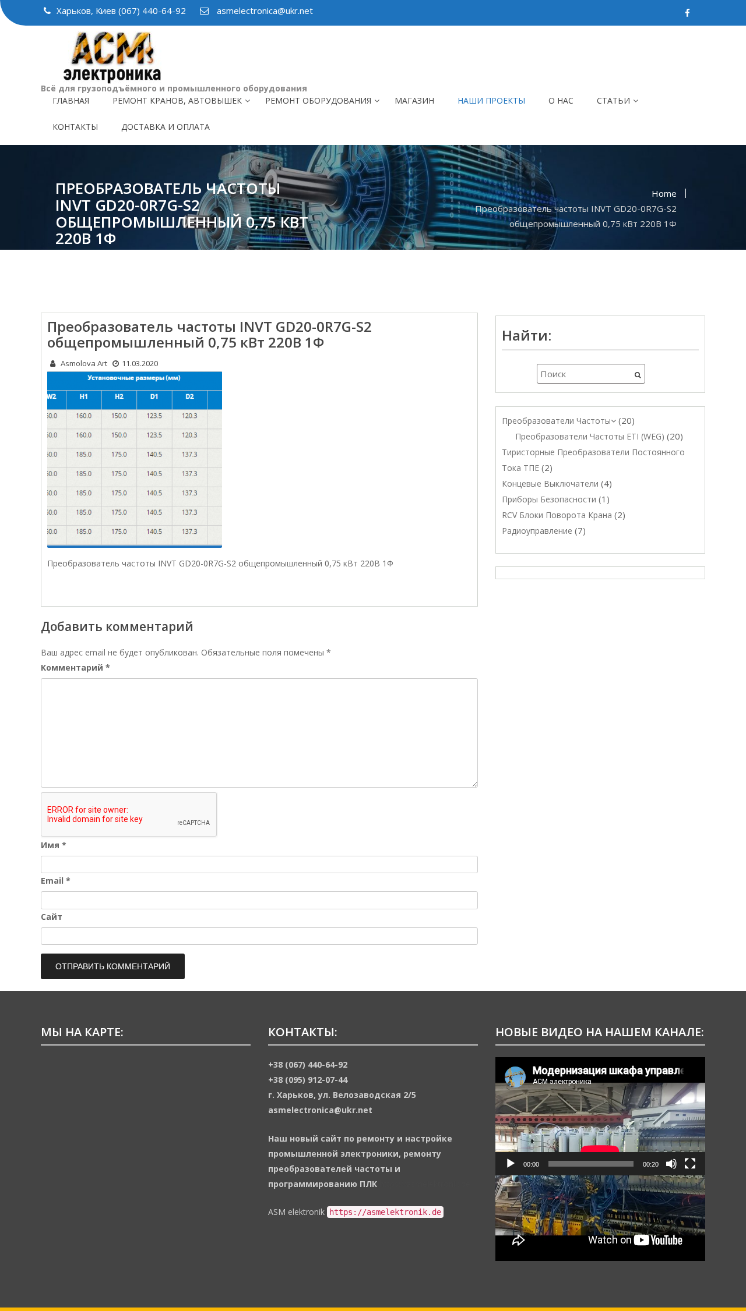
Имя (53, 845)
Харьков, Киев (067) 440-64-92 (122, 10)
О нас (560, 100)
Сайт (51, 916)
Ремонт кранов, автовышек (177, 100)
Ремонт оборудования (318, 100)
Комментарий (75, 667)
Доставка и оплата (165, 126)
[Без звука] (671, 1164)
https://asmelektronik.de (424, 1183)
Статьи (613, 100)
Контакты (75, 126)
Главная (70, 100)
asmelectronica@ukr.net (263, 10)
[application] (600, 1116)
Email (56, 880)
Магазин (414, 100)
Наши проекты (491, 100)
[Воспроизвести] (510, 1164)
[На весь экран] (690, 1164)
